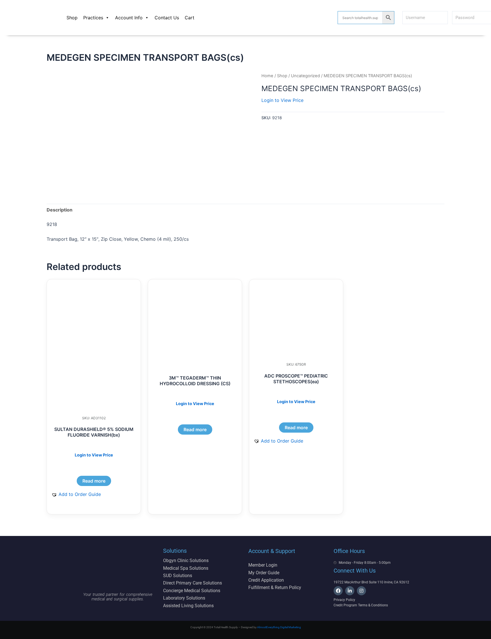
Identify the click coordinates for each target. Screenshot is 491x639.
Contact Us (167, 17)
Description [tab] (59, 210)
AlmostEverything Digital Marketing (279, 627)
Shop (72, 17)
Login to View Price (282, 100)
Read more (93, 481)
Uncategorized (305, 75)
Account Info (129, 17)
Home (267, 75)
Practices (93, 17)
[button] (76, 494)
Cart (189, 17)
